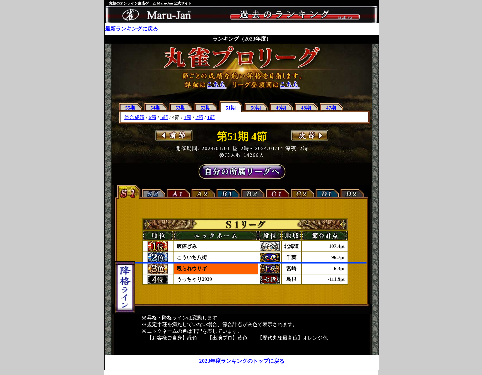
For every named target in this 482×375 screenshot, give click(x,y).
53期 (180, 108)
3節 (187, 117)
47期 (331, 108)
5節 (164, 117)
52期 (206, 108)
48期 (306, 108)
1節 (211, 117)
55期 (130, 108)
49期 (281, 108)
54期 (155, 108)
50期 (256, 108)
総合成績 (134, 117)
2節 (199, 117)
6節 (152, 117)
